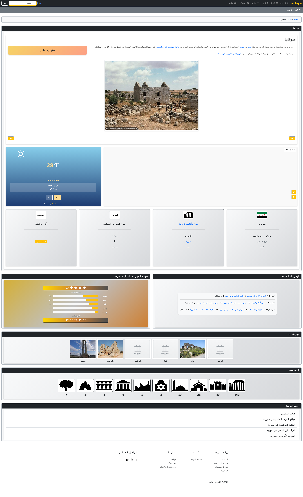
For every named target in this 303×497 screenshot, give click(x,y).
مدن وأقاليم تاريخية (188, 223)
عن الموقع (224, 471)
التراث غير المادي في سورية (281, 430)
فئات (254, 3)
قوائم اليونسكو (288, 413)
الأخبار (272, 3)
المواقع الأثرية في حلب (233, 296)
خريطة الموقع (196, 459)
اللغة (296, 10)
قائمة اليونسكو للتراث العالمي (167, 47)
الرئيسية (283, 3)
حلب (250, 47)
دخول (288, 10)
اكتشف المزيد (41, 241)
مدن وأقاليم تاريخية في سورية (234, 303)
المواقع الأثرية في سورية (256, 296)
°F (49, 197)
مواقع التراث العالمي (255, 310)
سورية (289, 19)
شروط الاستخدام (221, 467)
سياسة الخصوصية (221, 463)
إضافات (230, 3)
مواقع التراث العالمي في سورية (230, 310)
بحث (5, 3)
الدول (264, 3)
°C (57, 197)
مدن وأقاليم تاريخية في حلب (206, 303)
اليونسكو (243, 3)
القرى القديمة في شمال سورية (201, 310)
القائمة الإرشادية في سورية (281, 424)
